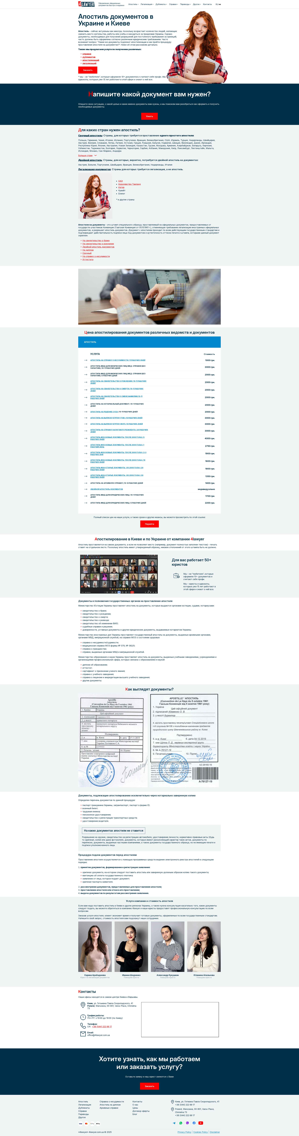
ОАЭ (120, 181)
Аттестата (87, 259)
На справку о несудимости (96, 256)
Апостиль (132, 4)
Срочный (86, 253)
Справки (173, 4)
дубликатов (88, 57)
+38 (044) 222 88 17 (102, 1026)
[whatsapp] (180, 1123)
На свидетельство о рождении (98, 243)
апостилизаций (90, 60)
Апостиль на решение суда (104, 412)
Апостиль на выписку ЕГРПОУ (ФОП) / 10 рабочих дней (116, 424)
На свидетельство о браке (96, 240)
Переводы (184, 4)
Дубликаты (161, 4)
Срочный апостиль (90, 135)
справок (86, 54)
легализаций (89, 63)
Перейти (149, 524)
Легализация (146, 4)
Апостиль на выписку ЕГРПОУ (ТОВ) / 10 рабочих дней (116, 418)
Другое (196, 4)
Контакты (207, 4)
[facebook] (194, 1123)
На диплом (88, 250)
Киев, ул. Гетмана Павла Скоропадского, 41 (197, 1101)
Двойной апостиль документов (98, 247)
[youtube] (200, 1123)
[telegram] (174, 1123)
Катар (121, 187)
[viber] (187, 1123)
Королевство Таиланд (129, 184)
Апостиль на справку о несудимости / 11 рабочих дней (117, 360)
